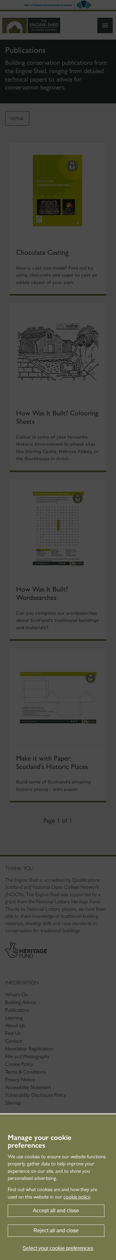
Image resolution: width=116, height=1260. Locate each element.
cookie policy (76, 1197)
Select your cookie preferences (58, 1248)
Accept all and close (56, 1210)
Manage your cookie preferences (40, 1141)
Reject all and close (56, 1230)
